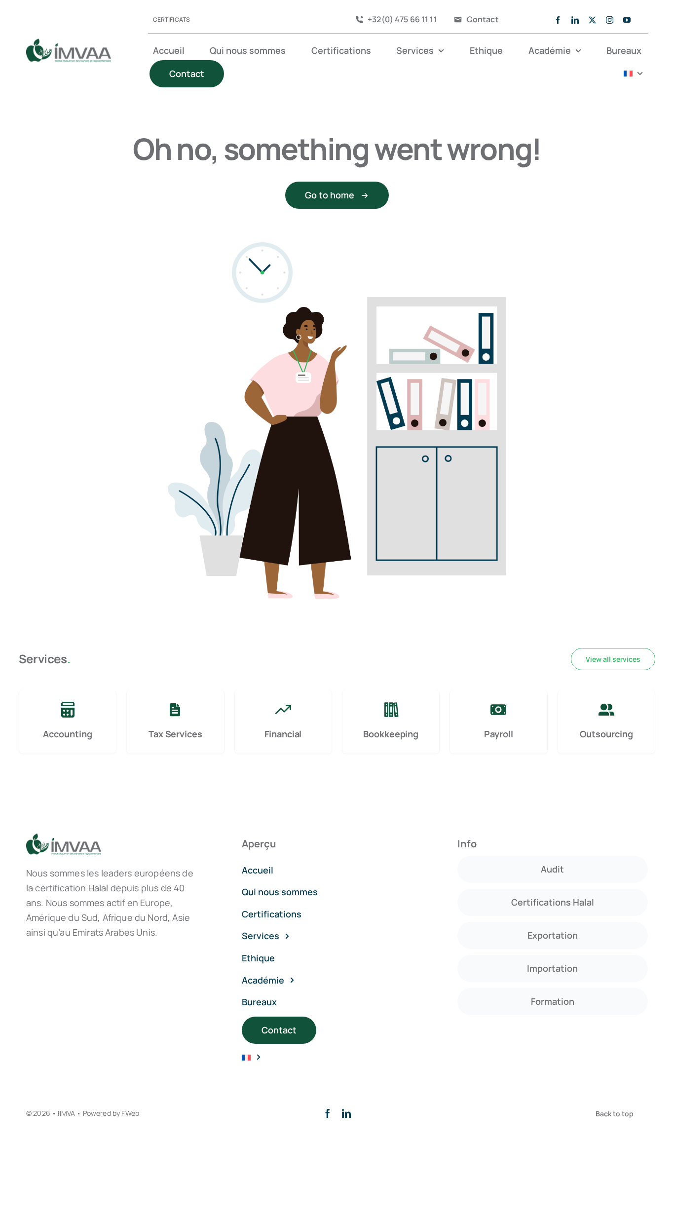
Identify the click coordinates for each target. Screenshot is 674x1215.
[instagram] (609, 20)
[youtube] (627, 20)
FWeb (130, 1113)
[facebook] (558, 20)
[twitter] (592, 20)
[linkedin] (575, 20)
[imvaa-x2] (68, 42)
